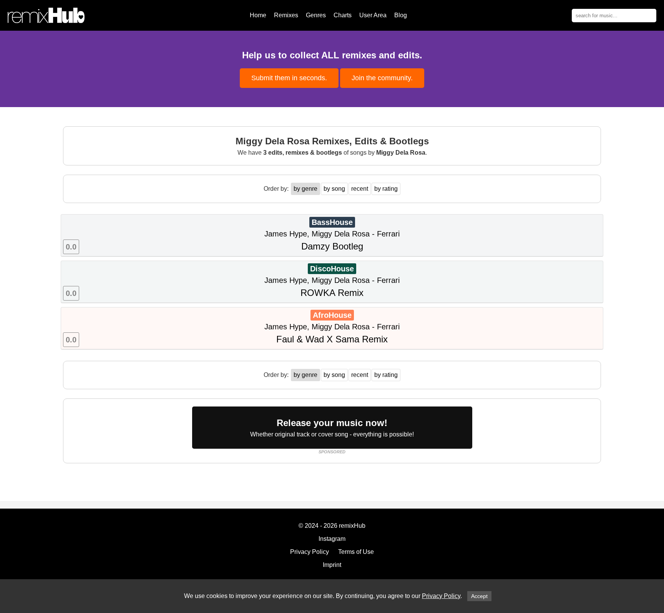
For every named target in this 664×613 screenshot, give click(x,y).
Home (258, 15)
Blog (400, 15)
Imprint (332, 565)
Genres (316, 15)
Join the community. (382, 78)
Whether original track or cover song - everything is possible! (332, 428)
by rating (386, 188)
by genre (305, 188)
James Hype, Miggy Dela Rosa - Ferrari (233, 234)
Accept (479, 596)
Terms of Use (356, 552)
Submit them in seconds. (289, 78)
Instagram (332, 538)
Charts (343, 15)
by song (334, 188)
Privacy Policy (441, 596)
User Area (373, 15)
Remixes (286, 15)
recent (359, 188)
